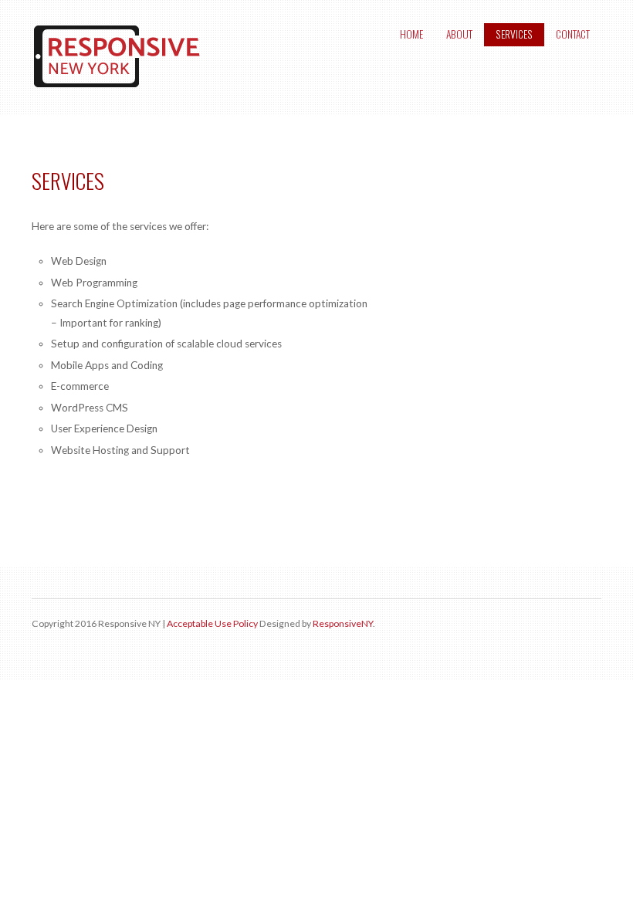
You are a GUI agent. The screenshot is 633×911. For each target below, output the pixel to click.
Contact (573, 34)
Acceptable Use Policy (212, 623)
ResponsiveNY (343, 623)
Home (411, 34)
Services (514, 34)
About (459, 34)
